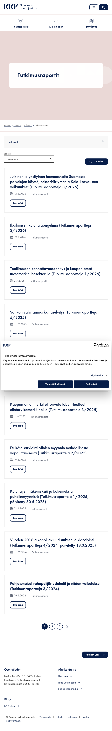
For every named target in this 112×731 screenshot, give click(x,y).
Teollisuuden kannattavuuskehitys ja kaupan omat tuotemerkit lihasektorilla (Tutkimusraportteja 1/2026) (55, 271)
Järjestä (8, 153)
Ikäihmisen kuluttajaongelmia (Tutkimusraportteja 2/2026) (50, 228)
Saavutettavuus (13, 720)
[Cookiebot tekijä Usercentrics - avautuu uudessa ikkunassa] (96, 345)
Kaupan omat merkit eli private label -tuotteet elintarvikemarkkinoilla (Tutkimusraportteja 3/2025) (53, 407)
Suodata (99, 161)
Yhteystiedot (45, 717)
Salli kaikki (91, 384)
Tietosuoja (72, 717)
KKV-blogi (10, 706)
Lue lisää (18, 203)
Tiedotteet (63, 676)
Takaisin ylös (92, 654)
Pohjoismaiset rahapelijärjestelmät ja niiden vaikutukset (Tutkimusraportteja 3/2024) (55, 586)
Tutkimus (91, 26)
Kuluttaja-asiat (20, 26)
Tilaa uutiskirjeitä (67, 682)
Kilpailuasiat (56, 26)
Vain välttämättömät (55, 384)
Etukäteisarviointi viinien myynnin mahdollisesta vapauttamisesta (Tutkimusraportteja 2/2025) (49, 450)
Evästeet (86, 717)
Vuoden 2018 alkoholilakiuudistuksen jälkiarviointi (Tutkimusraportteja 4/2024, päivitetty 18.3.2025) (53, 542)
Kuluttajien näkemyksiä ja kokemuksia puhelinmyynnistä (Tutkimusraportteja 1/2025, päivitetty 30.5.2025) (49, 496)
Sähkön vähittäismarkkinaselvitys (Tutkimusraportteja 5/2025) (53, 314)
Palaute (59, 717)
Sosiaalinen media (68, 689)
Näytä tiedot (97, 375)
